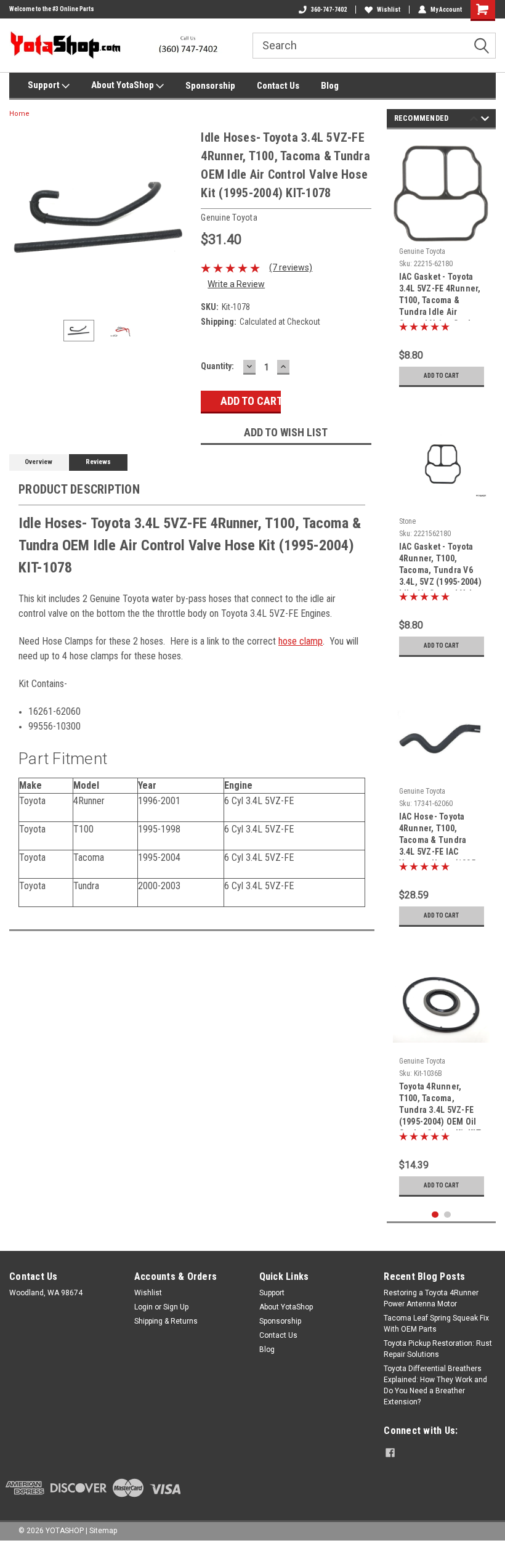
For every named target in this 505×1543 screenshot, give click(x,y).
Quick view (441, 502)
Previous (21, 219)
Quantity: (217, 366)
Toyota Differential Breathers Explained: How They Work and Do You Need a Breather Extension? (435, 1385)
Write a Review (236, 284)
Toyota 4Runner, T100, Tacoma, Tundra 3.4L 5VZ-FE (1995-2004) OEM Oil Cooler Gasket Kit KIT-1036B (441, 1105)
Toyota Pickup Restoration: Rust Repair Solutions (438, 1349)
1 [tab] (435, 1214)
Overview (38, 462)
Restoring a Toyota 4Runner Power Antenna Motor (431, 1298)
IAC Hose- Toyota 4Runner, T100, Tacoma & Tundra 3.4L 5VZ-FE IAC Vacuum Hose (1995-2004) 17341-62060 (439, 836)
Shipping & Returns (166, 1321)
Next (179, 219)
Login (143, 1307)
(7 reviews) (290, 267)
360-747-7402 (329, 9)
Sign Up (175, 1307)
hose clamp (300, 641)
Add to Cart (441, 375)
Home (19, 114)
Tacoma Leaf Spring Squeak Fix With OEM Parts (436, 1323)
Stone (407, 521)
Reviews (98, 462)
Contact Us (278, 85)
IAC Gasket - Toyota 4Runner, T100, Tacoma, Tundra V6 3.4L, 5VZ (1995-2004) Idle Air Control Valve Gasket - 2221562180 (440, 566)
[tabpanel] (441, 266)
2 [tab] (447, 1214)
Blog (330, 85)
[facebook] (390, 1452)
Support (45, 85)
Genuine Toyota (422, 251)
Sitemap (103, 1530)
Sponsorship (210, 85)
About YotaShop (123, 85)
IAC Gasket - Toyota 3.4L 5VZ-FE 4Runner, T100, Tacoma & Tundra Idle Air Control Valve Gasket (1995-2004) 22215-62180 (440, 296)
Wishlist (388, 9)
